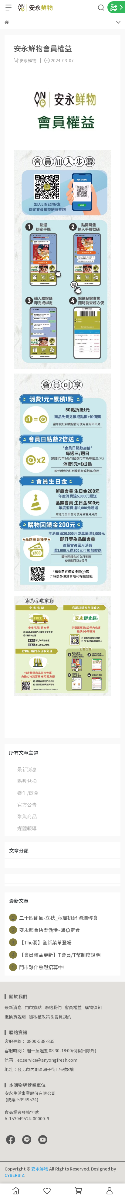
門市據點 (33, 1007)
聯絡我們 (53, 1007)
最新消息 (27, 769)
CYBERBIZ (14, 1175)
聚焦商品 (27, 816)
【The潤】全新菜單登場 (42, 942)
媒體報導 (27, 828)
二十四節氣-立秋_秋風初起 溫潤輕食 (55, 917)
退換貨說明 (15, 1017)
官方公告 (27, 804)
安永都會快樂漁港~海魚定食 (46, 930)
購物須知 (93, 1007)
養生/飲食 (28, 792)
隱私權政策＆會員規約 (50, 1017)
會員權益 (73, 1007)
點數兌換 (27, 781)
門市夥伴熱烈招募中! (38, 967)
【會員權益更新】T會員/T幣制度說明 (56, 954)
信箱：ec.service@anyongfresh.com (41, 1060)
